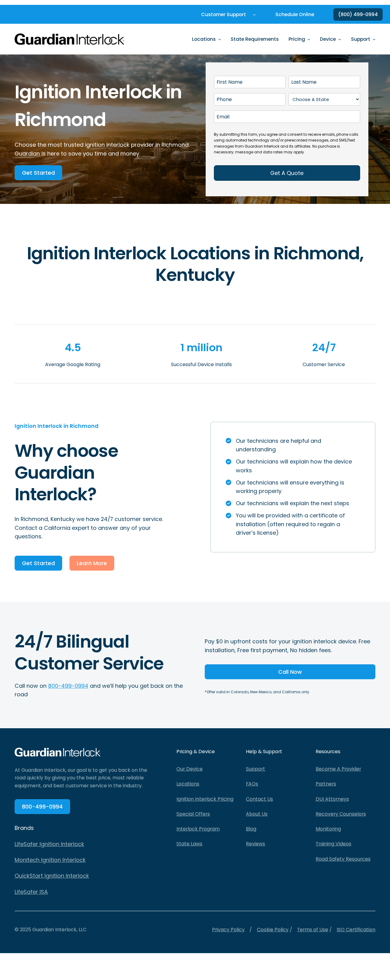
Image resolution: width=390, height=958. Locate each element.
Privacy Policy (228, 929)
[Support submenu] (374, 39)
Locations (187, 783)
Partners (326, 783)
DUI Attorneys (332, 798)
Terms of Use (312, 929)
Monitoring (328, 828)
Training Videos (333, 843)
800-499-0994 (68, 686)
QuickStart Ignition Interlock (52, 875)
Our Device (189, 768)
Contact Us (259, 798)
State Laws (189, 843)
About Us (257, 813)
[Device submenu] (339, 39)
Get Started (38, 173)
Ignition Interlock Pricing (204, 798)
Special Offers (193, 813)
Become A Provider (338, 768)
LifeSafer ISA (31, 892)
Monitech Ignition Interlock (50, 860)
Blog (251, 828)
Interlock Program (198, 828)
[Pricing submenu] (308, 39)
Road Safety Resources (343, 858)
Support (255, 768)
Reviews (255, 843)
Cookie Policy (273, 929)
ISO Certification (356, 929)
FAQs (252, 783)
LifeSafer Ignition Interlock (49, 844)
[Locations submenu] (219, 39)
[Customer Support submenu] (254, 14)
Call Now (290, 672)
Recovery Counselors (341, 813)
